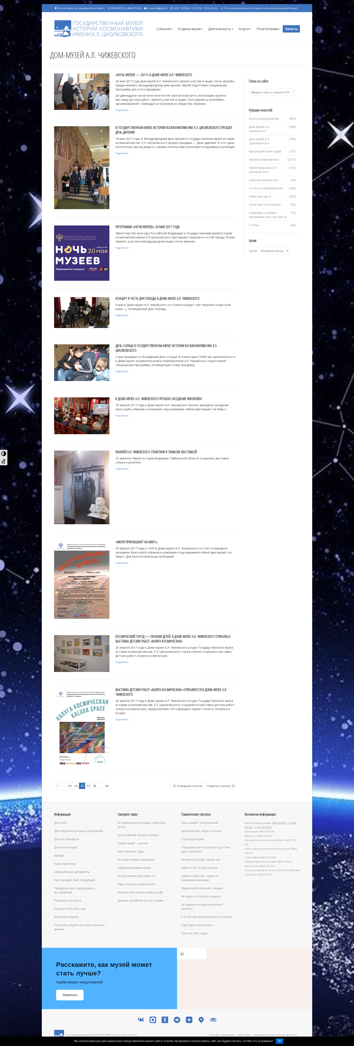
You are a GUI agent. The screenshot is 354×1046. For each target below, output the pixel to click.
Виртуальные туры (131, 851)
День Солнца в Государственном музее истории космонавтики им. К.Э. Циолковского (166, 348)
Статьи (254, 225)
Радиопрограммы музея (134, 868)
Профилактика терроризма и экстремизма (74, 890)
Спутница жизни (192, 839)
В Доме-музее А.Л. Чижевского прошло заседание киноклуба (159, 398)
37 (88, 786)
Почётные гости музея (265, 204)
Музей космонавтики (263, 159)
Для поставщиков (66, 839)
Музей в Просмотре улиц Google (140, 892)
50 (106, 786)
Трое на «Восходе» (194, 933)
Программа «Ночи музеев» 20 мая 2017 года (148, 226)
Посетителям (267, 29)
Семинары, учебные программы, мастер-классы (268, 215)
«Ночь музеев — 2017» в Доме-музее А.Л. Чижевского (154, 74)
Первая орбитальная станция (202, 888)
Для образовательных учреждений (78, 831)
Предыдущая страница (189, 785)
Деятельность (219, 29)
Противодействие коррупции (74, 880)
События (163, 29)
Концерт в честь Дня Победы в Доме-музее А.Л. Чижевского (158, 298)
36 (82, 786)
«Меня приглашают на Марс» (137, 541)
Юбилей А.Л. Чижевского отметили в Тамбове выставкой (156, 451)
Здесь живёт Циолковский (199, 823)
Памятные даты (260, 196)
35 (76, 786)
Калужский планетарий (265, 151)
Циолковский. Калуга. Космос (138, 835)
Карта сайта (243, 1034)
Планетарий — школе (133, 843)
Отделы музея (189, 29)
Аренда (59, 855)
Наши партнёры (65, 864)
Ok (279, 1041)
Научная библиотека (263, 180)
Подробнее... (123, 110)
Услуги (243, 29)
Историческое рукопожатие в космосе (202, 907)
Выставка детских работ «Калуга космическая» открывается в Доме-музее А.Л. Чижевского (171, 692)
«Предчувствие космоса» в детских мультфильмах (205, 849)
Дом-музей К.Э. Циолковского (259, 141)
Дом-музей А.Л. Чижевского (259, 129)
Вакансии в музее (66, 917)
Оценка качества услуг (70, 909)
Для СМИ (60, 823)
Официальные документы (72, 872)
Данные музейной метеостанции (140, 900)
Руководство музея (67, 900)
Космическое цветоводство (200, 859)
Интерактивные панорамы (136, 859)
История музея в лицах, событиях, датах (142, 825)
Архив (253, 251)
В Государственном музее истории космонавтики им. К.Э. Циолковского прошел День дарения (174, 130)
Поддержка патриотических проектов (275, 1034)
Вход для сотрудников (221, 1034)
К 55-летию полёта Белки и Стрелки (206, 917)
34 (69, 786)
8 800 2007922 (279, 823)
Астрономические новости (136, 876)
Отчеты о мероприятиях (266, 188)
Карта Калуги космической (136, 884)
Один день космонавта (197, 925)
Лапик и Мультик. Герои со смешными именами (200, 878)
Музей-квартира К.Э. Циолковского (263, 170)
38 (94, 786)
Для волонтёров (65, 847)
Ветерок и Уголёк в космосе (201, 896)
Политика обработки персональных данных (79, 927)
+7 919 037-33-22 (262, 827)
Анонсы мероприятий (264, 119)
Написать (70, 995)
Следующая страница (218, 785)
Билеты (291, 29)
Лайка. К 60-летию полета (199, 868)
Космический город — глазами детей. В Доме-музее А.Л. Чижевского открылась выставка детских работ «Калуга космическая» (173, 639)
